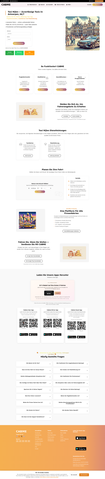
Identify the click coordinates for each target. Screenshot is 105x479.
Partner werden (51, 437)
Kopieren (58, 293)
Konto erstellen (76, 116)
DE (26, 441)
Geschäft (37, 437)
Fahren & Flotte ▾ (60, 4)
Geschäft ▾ (50, 4)
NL (20, 441)
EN (17, 441)
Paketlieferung (38, 435)
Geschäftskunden (39, 439)
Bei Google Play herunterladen (33, 261)
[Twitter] (21, 436)
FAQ (36, 446)
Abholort (9, 31)
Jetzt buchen (28, 155)
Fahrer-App (50, 432)
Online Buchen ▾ (33, 4)
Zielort (8, 36)
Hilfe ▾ (69, 4)
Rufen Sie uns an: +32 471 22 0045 (80, 462)
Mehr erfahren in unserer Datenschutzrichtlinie (49, 477)
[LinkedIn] (24, 436)
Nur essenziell (74, 474)
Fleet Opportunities (52, 435)
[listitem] (9, 53)
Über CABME (63, 432)
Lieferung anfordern (54, 155)
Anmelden (89, 4)
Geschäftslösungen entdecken (71, 231)
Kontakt (36, 448)
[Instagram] (19, 436)
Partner (61, 437)
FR (23, 441)
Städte (61, 435)
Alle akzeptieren (84, 474)
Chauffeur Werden (39, 441)
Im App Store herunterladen (33, 256)
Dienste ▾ (42, 4)
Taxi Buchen (37, 432)
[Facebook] (17, 436)
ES (28, 441)
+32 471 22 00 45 (24, 48)
